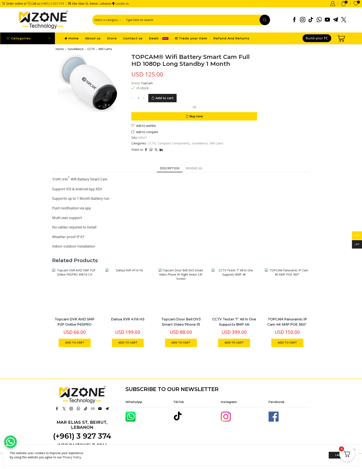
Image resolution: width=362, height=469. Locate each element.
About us (93, 38)
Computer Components (174, 143)
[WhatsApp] (319, 20)
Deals (158, 38)
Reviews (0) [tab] (194, 168)
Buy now (196, 116)
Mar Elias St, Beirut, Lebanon (82, 425)
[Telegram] (335, 20)
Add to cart (164, 98)
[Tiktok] (310, 20)
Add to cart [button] (89, 285)
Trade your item (193, 38)
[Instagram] (302, 20)
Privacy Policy (72, 457)
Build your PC (317, 38)
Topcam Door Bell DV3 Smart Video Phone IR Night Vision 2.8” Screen (181, 324)
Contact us (133, 38)
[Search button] (265, 20)
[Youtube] (327, 20)
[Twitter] (343, 20)
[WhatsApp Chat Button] (10, 441)
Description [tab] (169, 168)
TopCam (147, 83)
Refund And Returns (231, 38)
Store (112, 38)
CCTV (91, 49)
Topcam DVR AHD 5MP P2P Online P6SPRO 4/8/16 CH (74, 324)
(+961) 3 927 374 (52, 3)
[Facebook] (294, 20)
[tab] (169, 168)
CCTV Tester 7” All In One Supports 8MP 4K (234, 322)
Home (74, 38)
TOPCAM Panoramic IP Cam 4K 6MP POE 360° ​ (287, 322)
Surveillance (76, 49)
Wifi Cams (105, 49)
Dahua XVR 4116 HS (128, 319)
